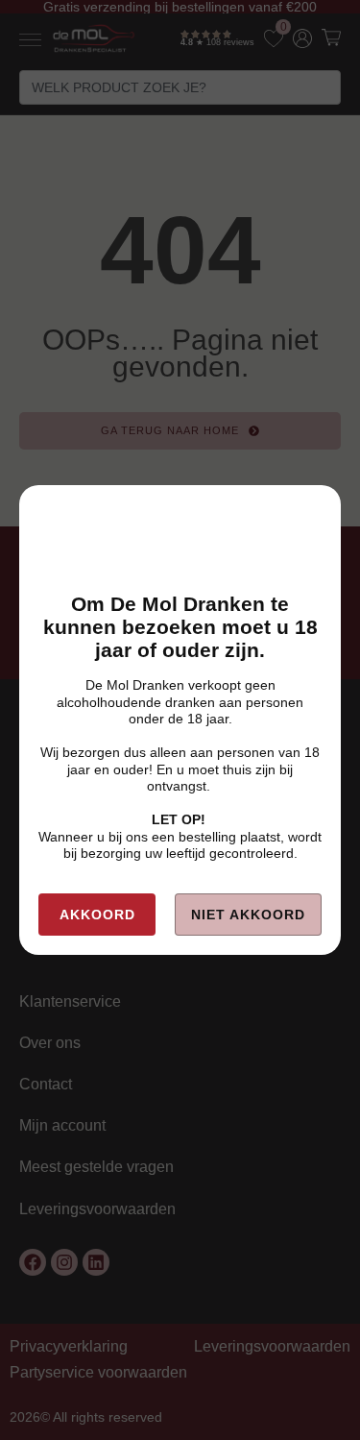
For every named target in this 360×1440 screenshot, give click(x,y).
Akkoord (97, 914)
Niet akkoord (248, 914)
